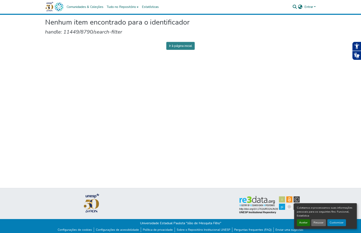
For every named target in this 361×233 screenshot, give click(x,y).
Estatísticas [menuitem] (150, 7)
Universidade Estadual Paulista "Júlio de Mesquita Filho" (180, 223)
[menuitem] (123, 7)
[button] (59, 7)
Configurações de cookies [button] (75, 230)
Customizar (337, 222)
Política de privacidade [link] (158, 230)
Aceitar (303, 222)
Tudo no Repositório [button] (121, 7)
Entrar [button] (309, 7)
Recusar (319, 222)
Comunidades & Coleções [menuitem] (85, 7)
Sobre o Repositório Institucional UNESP (203, 230)
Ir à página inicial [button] (180, 46)
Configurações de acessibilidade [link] (117, 230)
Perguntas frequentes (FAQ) (253, 230)
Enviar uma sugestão (289, 230)
